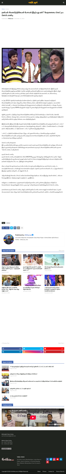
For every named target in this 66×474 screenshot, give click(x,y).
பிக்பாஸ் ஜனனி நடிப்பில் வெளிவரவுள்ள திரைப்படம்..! (54, 267)
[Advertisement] (33, 34)
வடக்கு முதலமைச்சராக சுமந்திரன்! (18, 396)
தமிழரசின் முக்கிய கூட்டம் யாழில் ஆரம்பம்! (20, 388)
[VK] (14, 227)
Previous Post (6, 343)
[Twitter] (11, 227)
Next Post (60, 343)
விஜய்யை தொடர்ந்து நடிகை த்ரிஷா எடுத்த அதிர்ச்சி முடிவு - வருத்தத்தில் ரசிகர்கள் (11, 268)
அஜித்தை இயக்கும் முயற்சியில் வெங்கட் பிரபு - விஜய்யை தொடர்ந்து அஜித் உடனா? (10, 289)
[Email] (18, 227)
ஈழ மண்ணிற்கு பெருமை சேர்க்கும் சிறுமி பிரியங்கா (31, 288)
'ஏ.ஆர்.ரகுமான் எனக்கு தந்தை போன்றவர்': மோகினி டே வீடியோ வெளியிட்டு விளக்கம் (52, 289)
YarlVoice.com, (14, 471)
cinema (7, 9)
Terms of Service (60, 471)
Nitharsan (28, 235)
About (38, 471)
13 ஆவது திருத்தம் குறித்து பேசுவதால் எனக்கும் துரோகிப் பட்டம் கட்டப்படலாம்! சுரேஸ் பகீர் (32, 366)
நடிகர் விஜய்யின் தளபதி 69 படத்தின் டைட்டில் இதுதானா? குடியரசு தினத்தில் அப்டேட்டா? (32, 268)
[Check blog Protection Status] (7, 449)
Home (3, 9)
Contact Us (51, 471)
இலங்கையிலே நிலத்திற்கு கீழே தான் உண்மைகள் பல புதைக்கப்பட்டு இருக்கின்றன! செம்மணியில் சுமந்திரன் (36, 381)
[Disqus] (33, 317)
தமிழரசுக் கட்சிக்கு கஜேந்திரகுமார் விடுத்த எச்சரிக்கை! (23, 374)
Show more (61, 250)
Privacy (44, 471)
